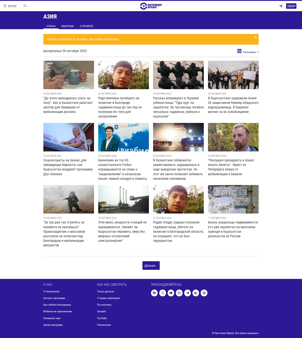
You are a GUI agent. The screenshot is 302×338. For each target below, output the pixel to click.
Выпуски (68, 26)
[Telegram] (280, 6)
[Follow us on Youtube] (171, 293)
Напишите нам (51, 318)
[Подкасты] (204, 293)
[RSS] (195, 293)
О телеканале (51, 291)
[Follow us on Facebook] (154, 293)
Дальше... (151, 265)
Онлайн (101, 311)
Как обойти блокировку (57, 304)
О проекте (86, 26)
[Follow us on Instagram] (179, 293)
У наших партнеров (108, 298)
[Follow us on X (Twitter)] (162, 293)
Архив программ (53, 324)
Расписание (104, 324)
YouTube (102, 318)
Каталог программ (54, 298)
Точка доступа (105, 291)
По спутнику (104, 304)
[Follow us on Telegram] (187, 293)
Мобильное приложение (57, 311)
